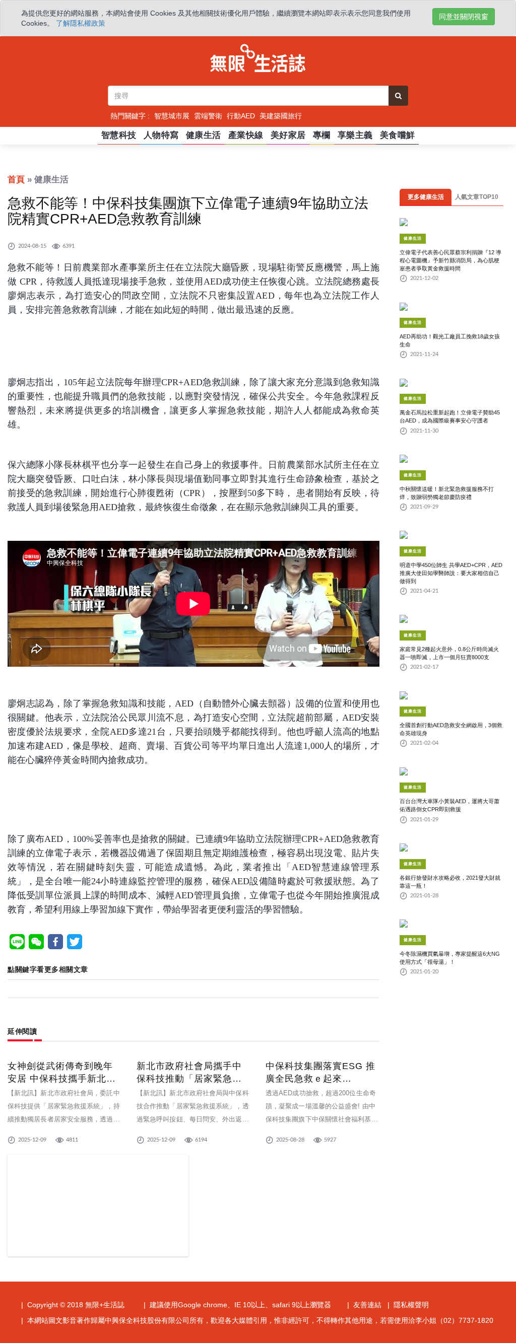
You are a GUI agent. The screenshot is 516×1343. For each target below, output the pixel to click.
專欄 (322, 135)
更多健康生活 (426, 196)
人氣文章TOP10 (476, 196)
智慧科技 (119, 135)
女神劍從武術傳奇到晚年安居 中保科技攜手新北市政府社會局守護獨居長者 (62, 1078)
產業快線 (246, 135)
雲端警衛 (208, 116)
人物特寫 (161, 135)
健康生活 (203, 135)
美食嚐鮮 (397, 135)
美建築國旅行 (281, 116)
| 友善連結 (364, 1305)
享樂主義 (355, 135)
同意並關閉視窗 (463, 17)
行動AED (241, 116)
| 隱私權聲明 (408, 1305)
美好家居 (288, 135)
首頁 (16, 179)
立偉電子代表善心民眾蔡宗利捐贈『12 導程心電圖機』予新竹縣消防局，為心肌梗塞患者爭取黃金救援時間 (450, 260)
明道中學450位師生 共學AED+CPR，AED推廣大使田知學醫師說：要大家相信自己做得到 (451, 573)
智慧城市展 (171, 116)
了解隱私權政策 (80, 23)
